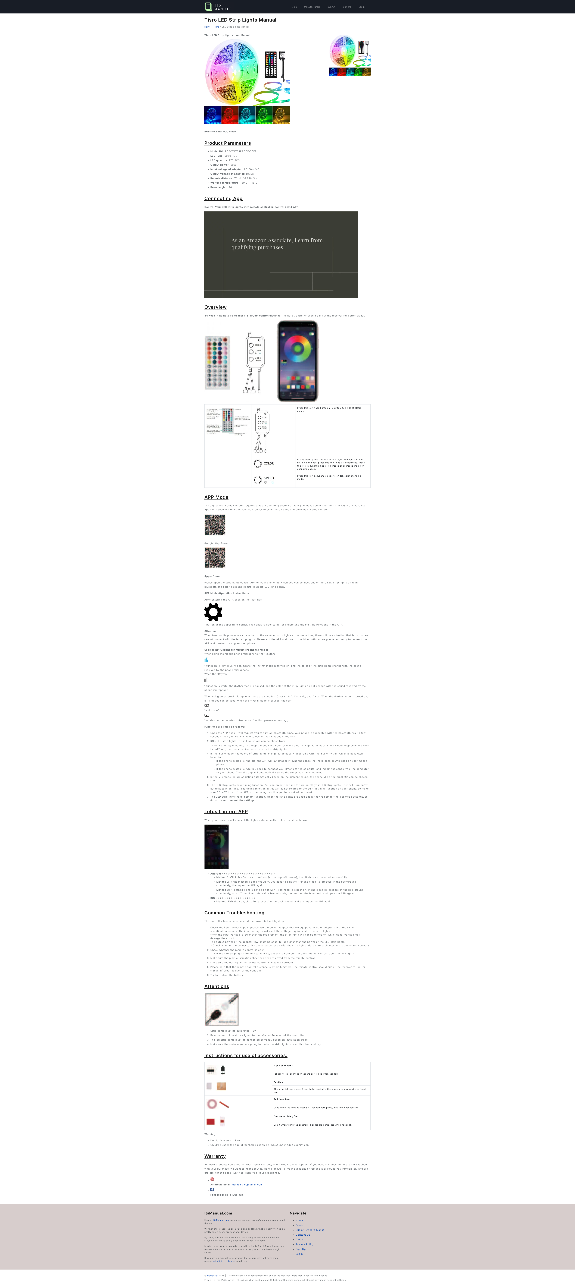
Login (361, 7)
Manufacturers (312, 7)
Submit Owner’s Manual (310, 1229)
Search (300, 1225)
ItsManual (212, 1275)
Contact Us (303, 1234)
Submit (331, 7)
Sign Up (346, 7)
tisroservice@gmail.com (247, 1184)
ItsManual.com (221, 1220)
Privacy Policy (305, 1244)
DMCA (300, 1239)
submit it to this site (223, 1261)
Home (294, 7)
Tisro (216, 26)
